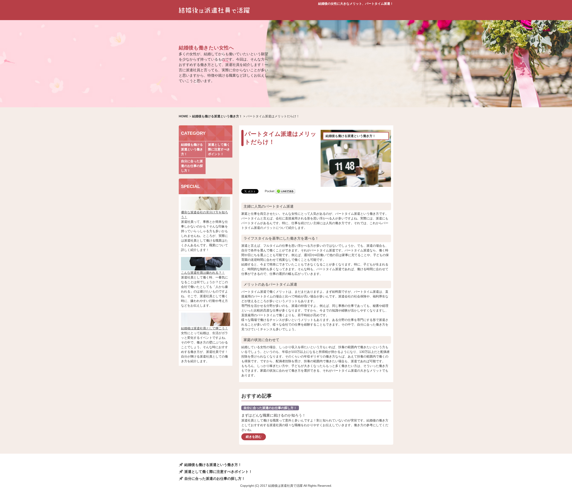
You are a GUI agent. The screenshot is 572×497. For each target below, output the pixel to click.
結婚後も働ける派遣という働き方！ (351, 136)
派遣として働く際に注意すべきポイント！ (219, 149)
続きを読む (253, 436)
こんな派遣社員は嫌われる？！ (203, 272)
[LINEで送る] (285, 191)
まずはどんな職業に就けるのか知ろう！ (273, 415)
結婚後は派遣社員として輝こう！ (204, 328)
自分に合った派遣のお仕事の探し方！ (270, 408)
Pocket (269, 191)
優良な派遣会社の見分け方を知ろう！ (204, 215)
